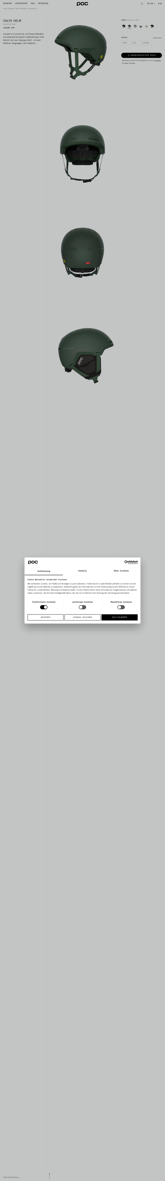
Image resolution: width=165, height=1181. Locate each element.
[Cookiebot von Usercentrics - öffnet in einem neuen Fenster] (126, 562)
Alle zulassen (119, 617)
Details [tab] (82, 571)
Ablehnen (45, 617)
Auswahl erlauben (82, 617)
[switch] (82, 607)
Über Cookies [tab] (121, 571)
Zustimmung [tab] (43, 571)
